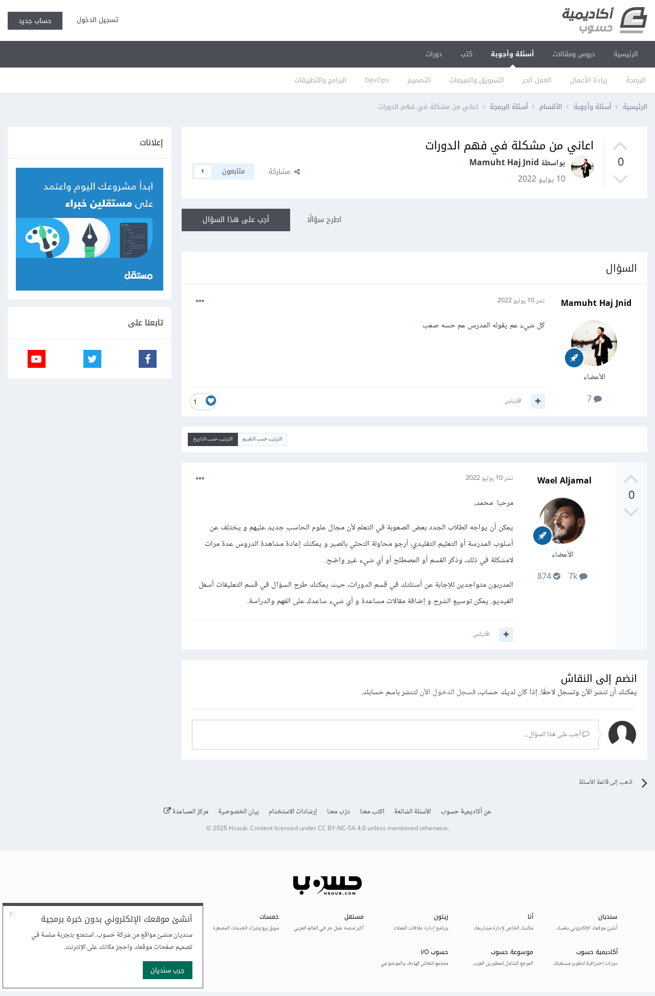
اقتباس (513, 401)
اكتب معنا (372, 812)
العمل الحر (537, 80)
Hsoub (238, 829)
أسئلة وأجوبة (512, 54)
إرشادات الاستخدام (293, 812)
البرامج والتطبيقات (320, 80)
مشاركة (281, 171)
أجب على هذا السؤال (236, 220)
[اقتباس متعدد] (538, 401)
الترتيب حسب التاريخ (212, 439)
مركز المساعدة (189, 812)
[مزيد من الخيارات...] (200, 301)
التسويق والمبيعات (476, 80)
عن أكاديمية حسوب (466, 812)
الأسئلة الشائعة (412, 812)
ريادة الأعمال (588, 80)
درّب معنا (338, 812)
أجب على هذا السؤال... (553, 734)
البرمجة (636, 80)
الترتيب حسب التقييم (262, 439)
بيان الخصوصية (238, 812)
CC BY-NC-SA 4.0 (342, 829)
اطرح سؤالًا (324, 220)
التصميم (419, 80)
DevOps (377, 80)
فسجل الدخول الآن (448, 692)
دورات (434, 54)
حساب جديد (35, 20)
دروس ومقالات (574, 54)
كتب (466, 54)
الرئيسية (626, 54)
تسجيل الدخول (95, 19)
